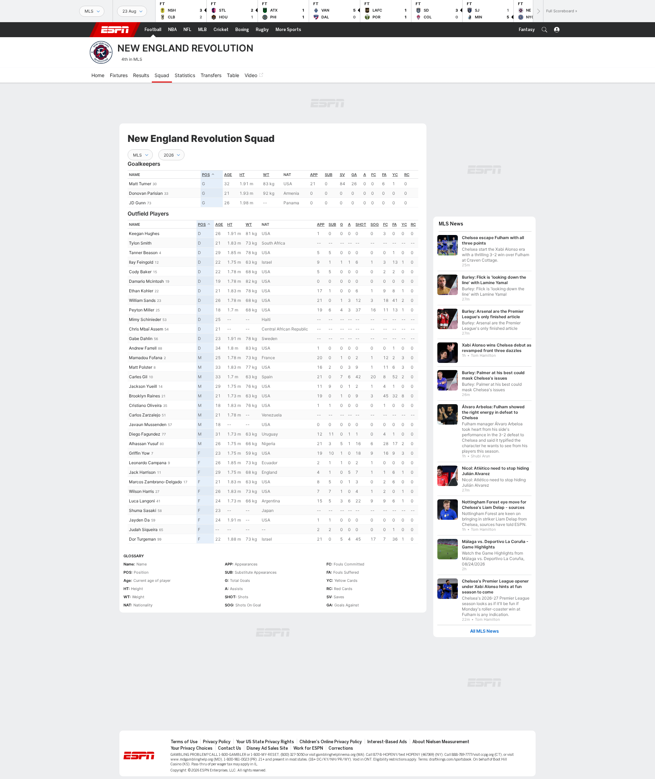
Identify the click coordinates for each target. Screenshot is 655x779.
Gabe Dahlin (140, 338)
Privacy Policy (217, 741)
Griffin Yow (139, 453)
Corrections (341, 748)
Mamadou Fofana (145, 357)
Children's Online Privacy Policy (331, 741)
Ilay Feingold (141, 262)
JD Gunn (137, 202)
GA (354, 174)
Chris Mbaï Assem (146, 329)
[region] (273, 188)
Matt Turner (140, 183)
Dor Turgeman (142, 539)
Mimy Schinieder (145, 319)
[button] (544, 29)
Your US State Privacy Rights (265, 741)
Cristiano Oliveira (145, 405)
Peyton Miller (141, 309)
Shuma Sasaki (142, 510)
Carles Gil (138, 376)
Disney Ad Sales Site (267, 748)
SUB (328, 174)
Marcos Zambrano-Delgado (155, 481)
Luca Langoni (142, 500)
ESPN (115, 29)
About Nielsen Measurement (440, 741)
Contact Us (229, 748)
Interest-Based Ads (387, 741)
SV (342, 174)
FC (373, 174)
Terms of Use (184, 741)
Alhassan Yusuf (143, 443)
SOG (374, 224)
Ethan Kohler (141, 290)
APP (314, 174)
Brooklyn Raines (144, 395)
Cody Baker (140, 271)
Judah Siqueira (143, 529)
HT (242, 174)
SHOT (360, 224)
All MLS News (484, 631)
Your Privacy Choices (192, 748)
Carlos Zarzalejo (144, 414)
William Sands (142, 300)
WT (266, 174)
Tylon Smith (140, 243)
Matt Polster (140, 367)
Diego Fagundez (144, 434)
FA (384, 174)
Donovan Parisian (146, 193)
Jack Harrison (142, 472)
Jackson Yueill (143, 386)
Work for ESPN (308, 748)
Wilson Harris (141, 491)
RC (406, 174)
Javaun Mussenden (147, 424)
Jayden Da (139, 520)
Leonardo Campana (147, 462)
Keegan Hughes (144, 233)
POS (206, 174)
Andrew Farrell (143, 348)
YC (395, 174)
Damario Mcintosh (146, 281)
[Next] (538, 11)
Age (228, 174)
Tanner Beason (143, 252)
